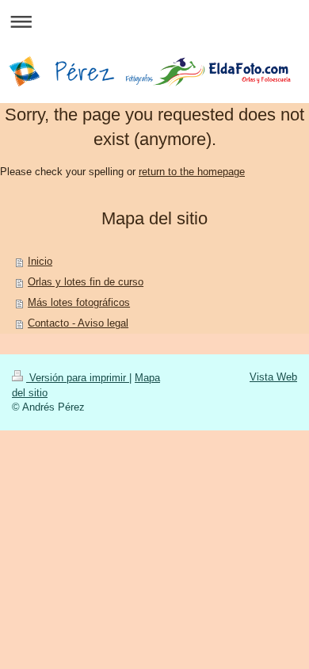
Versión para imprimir (77, 378)
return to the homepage (192, 172)
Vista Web (273, 377)
